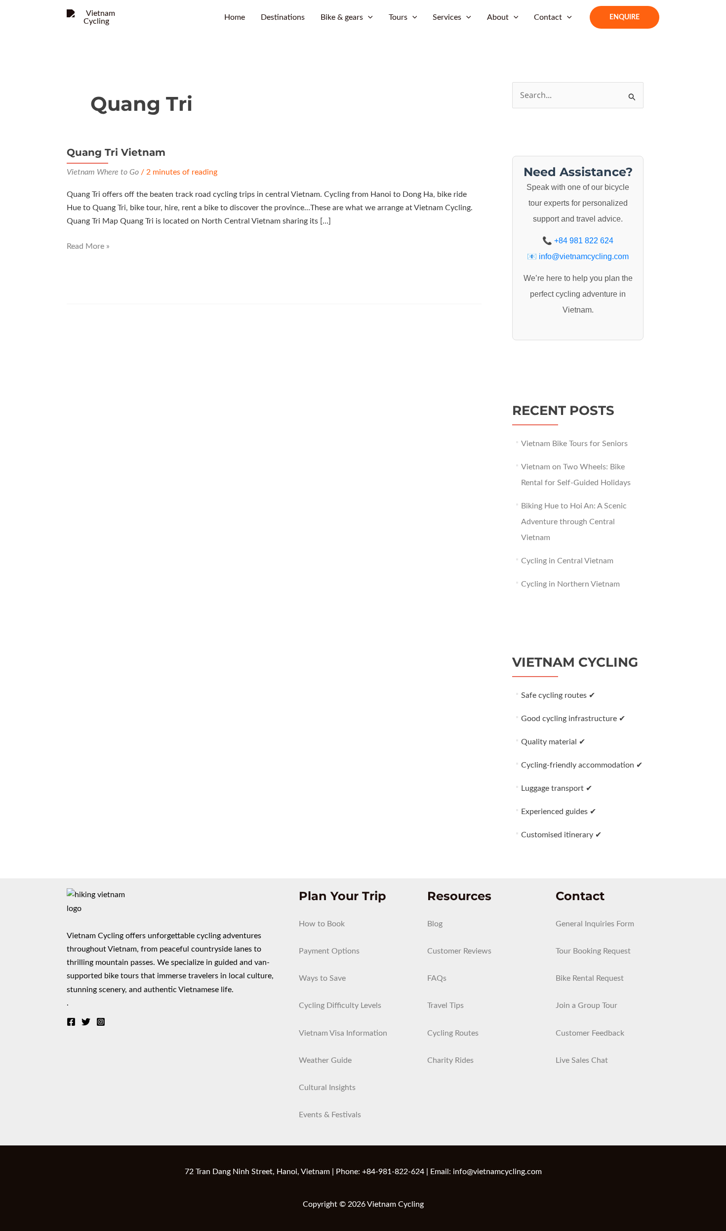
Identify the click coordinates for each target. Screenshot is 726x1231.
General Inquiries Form (595, 924)
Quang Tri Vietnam (116, 152)
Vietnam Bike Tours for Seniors (574, 444)
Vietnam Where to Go (103, 172)
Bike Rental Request (590, 978)
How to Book (322, 924)
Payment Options (329, 951)
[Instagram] (100, 1021)
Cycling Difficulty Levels (340, 1005)
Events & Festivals (330, 1115)
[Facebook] (71, 1021)
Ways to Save (322, 978)
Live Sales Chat (582, 1060)
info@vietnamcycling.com (584, 256)
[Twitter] (85, 1021)
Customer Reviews (459, 951)
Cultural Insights (327, 1088)
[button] (368, 17)
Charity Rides (450, 1060)
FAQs (436, 978)
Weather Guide (325, 1060)
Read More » (88, 247)
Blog (435, 924)
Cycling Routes (453, 1033)
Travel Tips (445, 1005)
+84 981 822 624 (583, 240)
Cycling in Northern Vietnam (570, 584)
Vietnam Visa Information (343, 1033)
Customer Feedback (590, 1033)
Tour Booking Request (593, 951)
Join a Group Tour (586, 1005)
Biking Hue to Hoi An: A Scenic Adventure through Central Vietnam (574, 522)
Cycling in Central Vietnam (567, 561)
